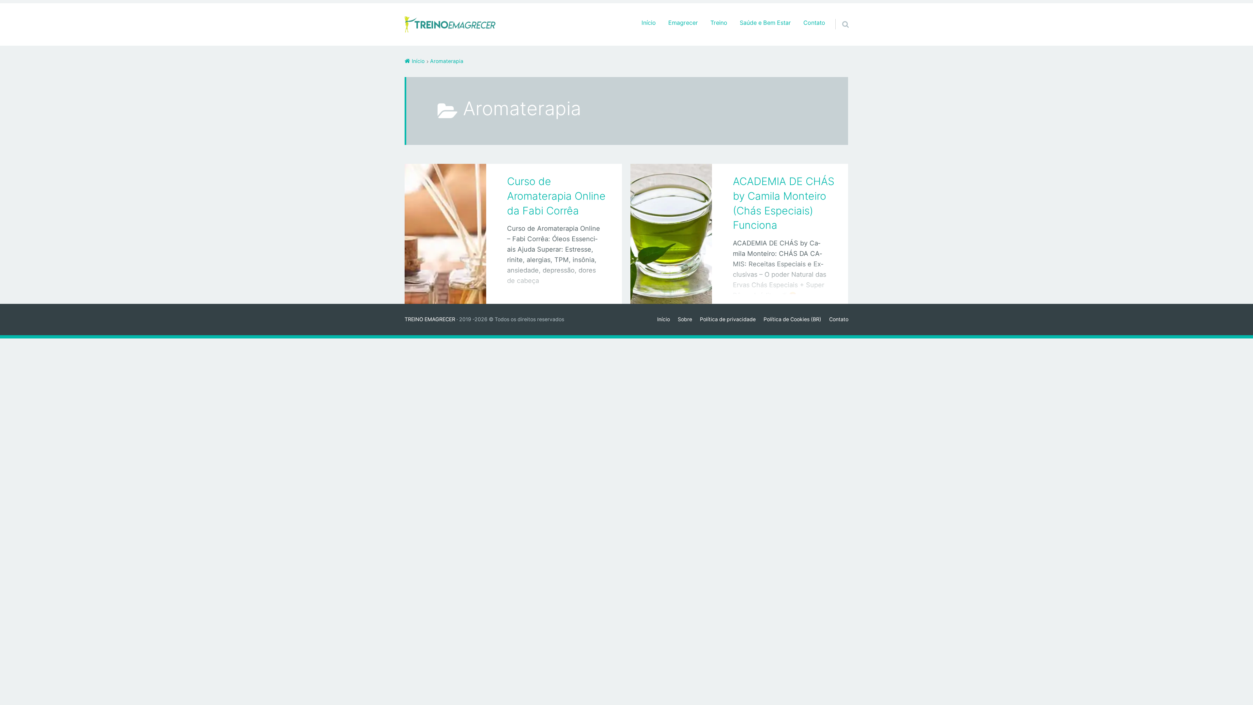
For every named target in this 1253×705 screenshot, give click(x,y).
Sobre (685, 319)
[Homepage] (450, 24)
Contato (814, 22)
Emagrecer (683, 22)
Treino (718, 22)
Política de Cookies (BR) (792, 319)
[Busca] (839, 16)
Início (649, 22)
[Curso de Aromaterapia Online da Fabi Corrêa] (445, 234)
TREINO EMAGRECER (430, 319)
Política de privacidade (728, 319)
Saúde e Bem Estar (765, 22)
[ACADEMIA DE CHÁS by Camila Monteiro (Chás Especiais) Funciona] (671, 234)
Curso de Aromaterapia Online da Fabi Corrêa (556, 196)
